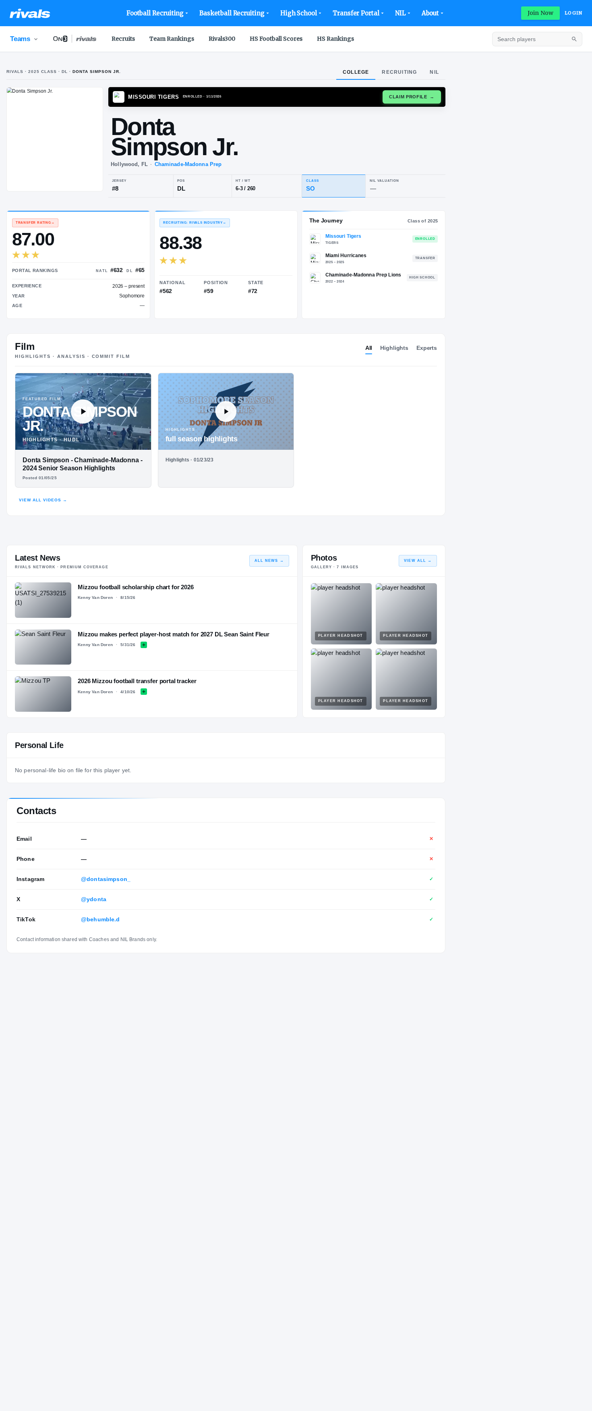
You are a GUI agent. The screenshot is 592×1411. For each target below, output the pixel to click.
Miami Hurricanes (346, 255)
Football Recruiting (155, 13)
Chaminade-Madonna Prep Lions (363, 275)
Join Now (540, 13)
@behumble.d (100, 919)
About (430, 13)
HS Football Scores (276, 38)
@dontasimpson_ (105, 879)
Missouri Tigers (343, 236)
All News (269, 561)
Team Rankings (171, 38)
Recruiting (399, 72)
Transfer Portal (356, 13)
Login (573, 13)
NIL (400, 13)
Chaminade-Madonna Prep (188, 164)
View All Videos (43, 500)
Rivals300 (222, 38)
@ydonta (93, 899)
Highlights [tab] (394, 348)
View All (418, 561)
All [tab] (369, 348)
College (356, 72)
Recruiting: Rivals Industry (194, 222)
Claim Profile (412, 96)
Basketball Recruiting (231, 13)
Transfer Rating (35, 222)
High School (298, 13)
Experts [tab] (426, 348)
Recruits (123, 38)
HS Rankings (335, 38)
